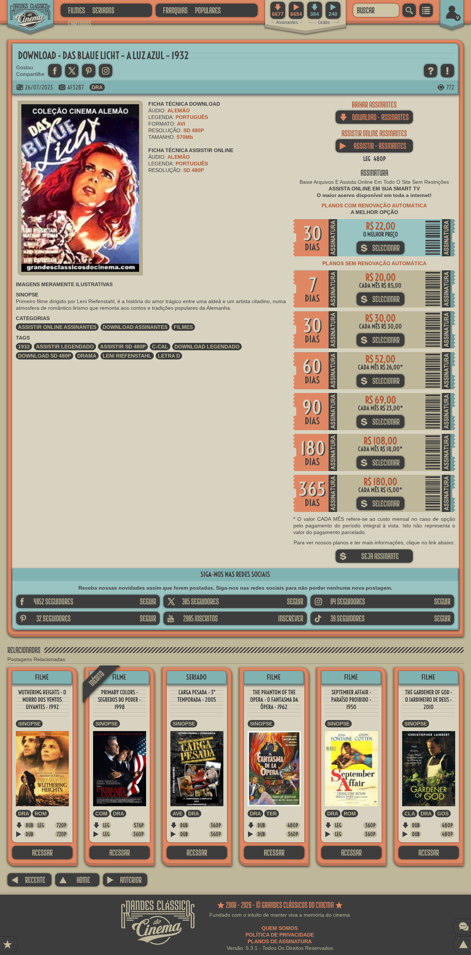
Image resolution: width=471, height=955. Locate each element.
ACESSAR (42, 852)
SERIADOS (103, 10)
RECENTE (28, 879)
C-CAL (160, 347)
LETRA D (169, 356)
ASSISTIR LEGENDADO (65, 347)
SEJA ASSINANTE (369, 556)
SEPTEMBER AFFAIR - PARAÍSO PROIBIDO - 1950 (351, 699)
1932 (24, 347)
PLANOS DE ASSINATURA (280, 941)
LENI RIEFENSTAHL (127, 356)
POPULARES (208, 10)
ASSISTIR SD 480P (123, 347)
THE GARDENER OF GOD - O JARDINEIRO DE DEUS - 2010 (428, 699)
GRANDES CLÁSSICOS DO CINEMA (24, 10)
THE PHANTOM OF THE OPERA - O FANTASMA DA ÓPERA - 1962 (274, 699)
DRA (97, 87)
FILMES (76, 10)
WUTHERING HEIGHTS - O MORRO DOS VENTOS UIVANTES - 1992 (42, 699)
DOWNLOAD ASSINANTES (135, 327)
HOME (74, 879)
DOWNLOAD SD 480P (44, 356)
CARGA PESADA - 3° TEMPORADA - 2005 (196, 696)
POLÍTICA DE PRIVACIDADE (279, 935)
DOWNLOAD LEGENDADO (207, 347)
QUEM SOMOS (280, 928)
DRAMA (86, 356)
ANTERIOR (124, 879)
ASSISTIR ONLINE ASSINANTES (57, 327)
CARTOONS (79, 23)
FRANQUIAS (175, 10)
